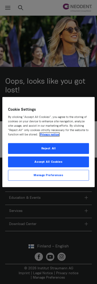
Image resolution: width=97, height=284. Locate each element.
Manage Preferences (48, 175)
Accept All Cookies (48, 161)
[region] (48, 142)
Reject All (48, 148)
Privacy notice (49, 134)
